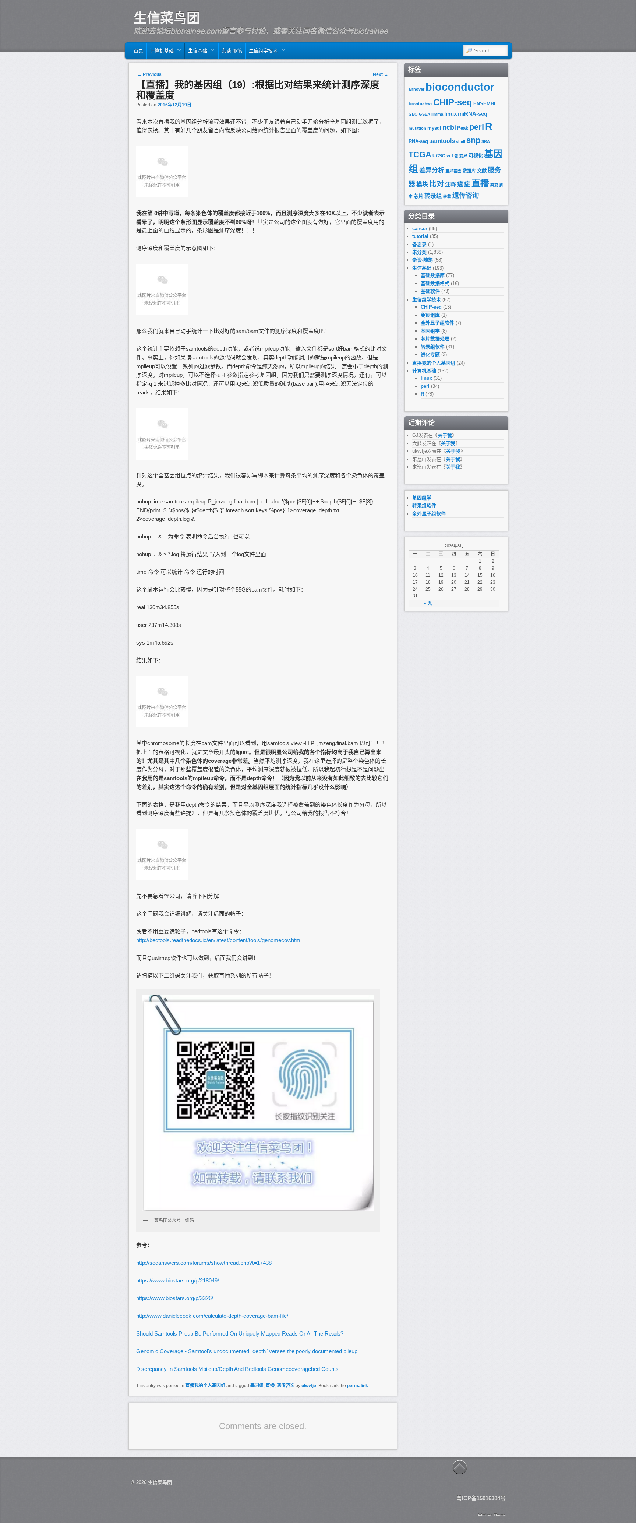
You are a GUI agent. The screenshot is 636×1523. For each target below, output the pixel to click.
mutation (417, 128)
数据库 (469, 170)
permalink (357, 1385)
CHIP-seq (452, 102)
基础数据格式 (435, 283)
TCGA (420, 154)
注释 (450, 184)
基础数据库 (433, 275)
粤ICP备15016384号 (481, 1498)
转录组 (433, 196)
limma (437, 114)
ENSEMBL (485, 103)
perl (476, 126)
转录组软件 (433, 347)
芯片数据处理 (435, 338)
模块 (422, 184)
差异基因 (453, 171)
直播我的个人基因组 (205, 1385)
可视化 (476, 155)
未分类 (419, 252)
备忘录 (419, 244)
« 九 (428, 603)
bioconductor (459, 87)
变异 (463, 156)
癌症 (463, 184)
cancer (419, 228)
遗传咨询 (285, 1385)
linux (450, 114)
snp (473, 140)
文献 (482, 170)
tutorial (420, 236)
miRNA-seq (472, 114)
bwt (428, 104)
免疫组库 (430, 315)
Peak (462, 128)
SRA (485, 141)
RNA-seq (418, 141)
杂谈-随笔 (232, 50)
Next (380, 74)
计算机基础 (160, 52)
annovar (416, 89)
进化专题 (430, 354)
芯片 (418, 196)
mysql (434, 128)
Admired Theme (491, 1515)
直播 (270, 1385)
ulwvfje (308, 1385)
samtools (442, 141)
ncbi (449, 127)
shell (460, 141)
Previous (149, 74)
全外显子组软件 (437, 323)
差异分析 (431, 170)
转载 (447, 196)
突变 (494, 185)
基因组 (257, 1385)
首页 (138, 50)
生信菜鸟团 (167, 18)
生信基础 (196, 52)
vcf (449, 155)
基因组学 (430, 331)
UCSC (438, 155)
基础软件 (430, 291)
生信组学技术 (262, 52)
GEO (413, 114)
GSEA (424, 114)
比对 (436, 184)
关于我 (445, 435)
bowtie (416, 103)
